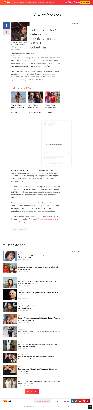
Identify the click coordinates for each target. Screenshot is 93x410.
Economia (33, 7)
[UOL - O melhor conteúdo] (6, 2)
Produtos (4, 7)
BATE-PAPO (25, 2)
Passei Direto (40, 2)
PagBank (47, 2)
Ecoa (62, 7)
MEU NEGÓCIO (32, 2)
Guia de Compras (87, 7)
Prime (77, 7)
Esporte (42, 7)
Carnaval (14, 189)
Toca (80, 7)
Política (23, 7)
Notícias (18, 7)
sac (66, 2)
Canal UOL (67, 7)
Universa (51, 7)
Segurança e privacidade (64, 406)
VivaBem (56, 7)
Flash (8, 7)
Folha (38, 7)
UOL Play (52, 2)
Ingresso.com (18, 2)
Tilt (60, 7)
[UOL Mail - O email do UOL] (70, 2)
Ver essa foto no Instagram (54, 144)
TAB (75, 7)
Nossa (72, 7)
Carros (28, 7)
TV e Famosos (46, 14)
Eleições (12, 7)
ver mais (30, 391)
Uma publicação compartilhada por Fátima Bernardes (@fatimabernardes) (67, 163)
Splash (47, 7)
